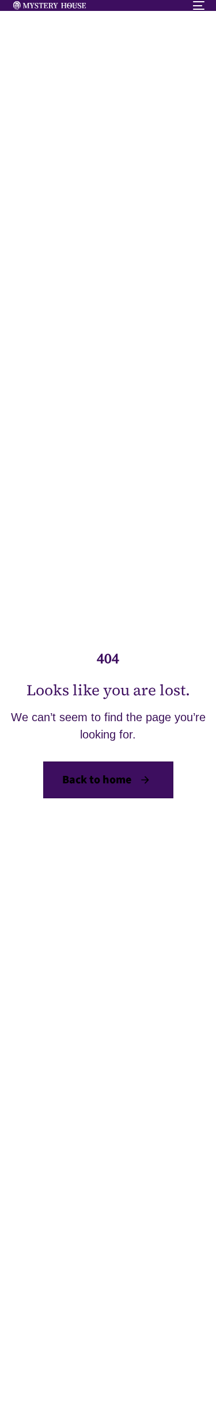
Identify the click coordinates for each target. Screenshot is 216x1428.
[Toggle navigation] (172, 5)
